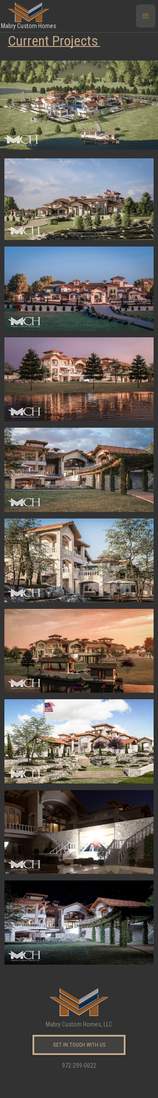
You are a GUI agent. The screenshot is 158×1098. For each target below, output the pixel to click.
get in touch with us (79, 1045)
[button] (145, 16)
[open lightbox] (79, 101)
